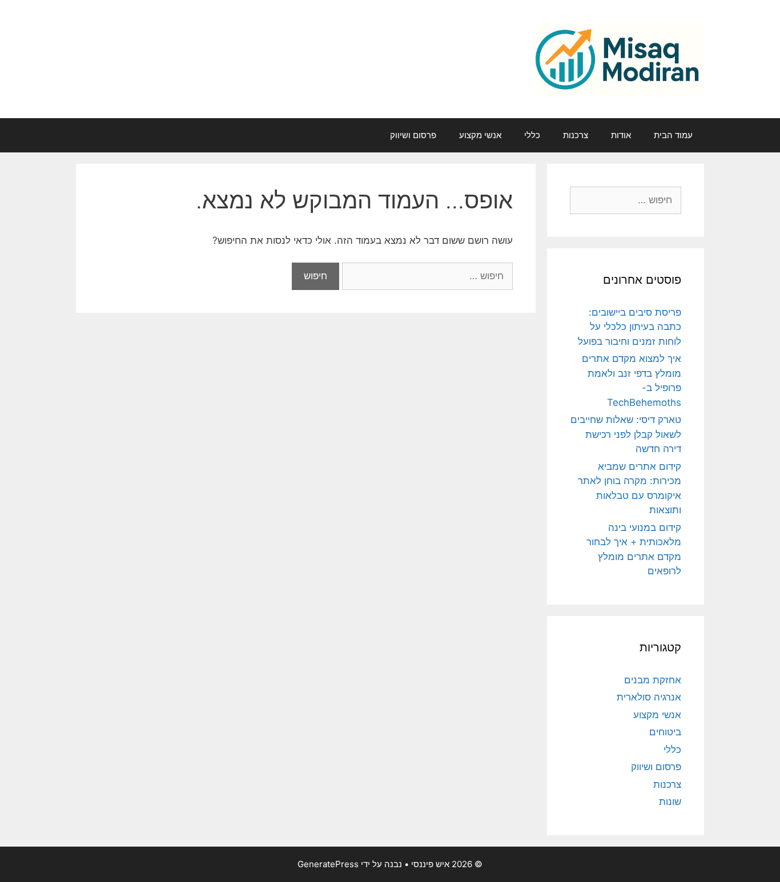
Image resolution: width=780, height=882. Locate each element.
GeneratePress (328, 864)
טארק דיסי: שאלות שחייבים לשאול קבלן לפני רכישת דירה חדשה (625, 434)
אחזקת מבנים (652, 680)
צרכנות (575, 135)
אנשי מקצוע (480, 135)
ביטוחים (665, 732)
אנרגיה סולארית (649, 697)
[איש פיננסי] (619, 58)
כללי (532, 135)
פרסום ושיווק (413, 135)
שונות (670, 801)
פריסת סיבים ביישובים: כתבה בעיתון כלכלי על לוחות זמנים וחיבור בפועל (629, 327)
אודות (621, 135)
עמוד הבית (673, 135)
